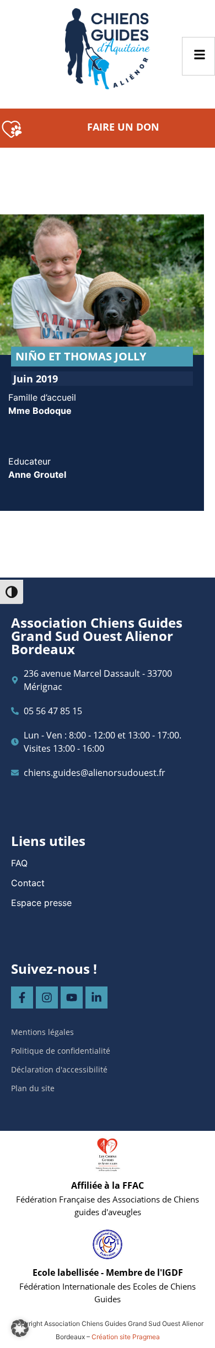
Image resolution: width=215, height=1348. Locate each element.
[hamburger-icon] (198, 56)
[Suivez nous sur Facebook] (22, 997)
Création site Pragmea (126, 1337)
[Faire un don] (12, 128)
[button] (20, 1328)
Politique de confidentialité (60, 1050)
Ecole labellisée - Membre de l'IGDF (108, 1272)
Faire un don (123, 126)
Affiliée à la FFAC (107, 1185)
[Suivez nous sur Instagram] (47, 997)
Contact (28, 882)
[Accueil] (107, 48)
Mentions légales (42, 1032)
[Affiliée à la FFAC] (107, 1154)
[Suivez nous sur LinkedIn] (96, 997)
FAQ (19, 863)
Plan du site (33, 1088)
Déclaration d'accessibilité (59, 1069)
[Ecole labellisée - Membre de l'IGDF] (107, 1244)
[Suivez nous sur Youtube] (72, 997)
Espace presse (41, 902)
